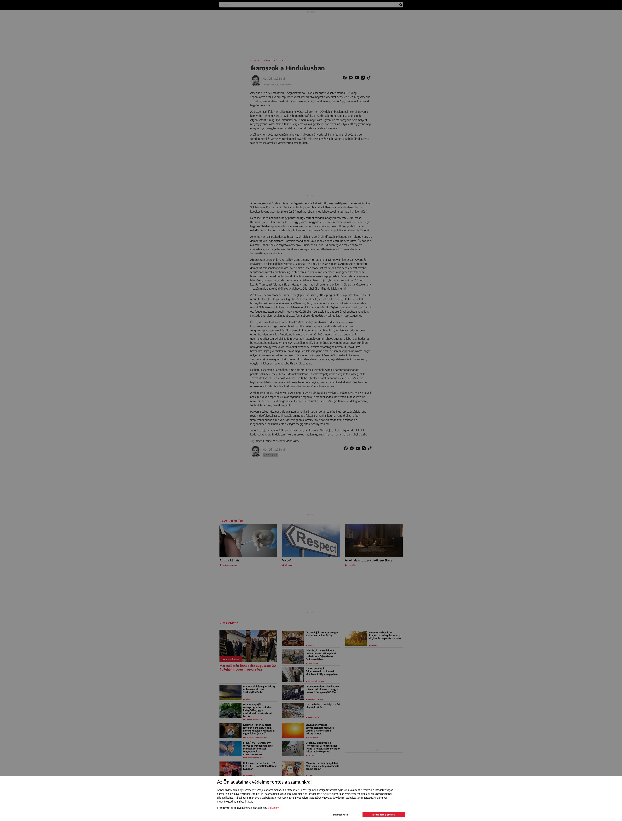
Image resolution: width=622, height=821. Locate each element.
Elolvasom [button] (273, 807)
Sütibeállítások (341, 814)
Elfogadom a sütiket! (383, 814)
